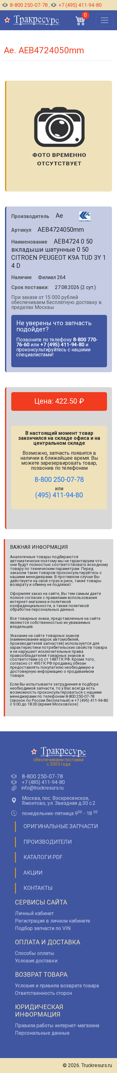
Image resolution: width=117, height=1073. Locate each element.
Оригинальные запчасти (60, 826)
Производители (47, 842)
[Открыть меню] (104, 20)
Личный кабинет (34, 913)
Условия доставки (36, 961)
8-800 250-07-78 (29, 5)
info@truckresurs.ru (42, 788)
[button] (80, 20)
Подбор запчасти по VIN (43, 928)
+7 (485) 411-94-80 (43, 782)
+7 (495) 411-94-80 (79, 5)
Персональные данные (42, 1033)
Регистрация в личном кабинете (52, 921)
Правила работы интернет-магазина (57, 1025)
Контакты (38, 888)
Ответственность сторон (43, 993)
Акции (32, 873)
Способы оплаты (34, 953)
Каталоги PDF (42, 857)
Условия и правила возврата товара (57, 986)
